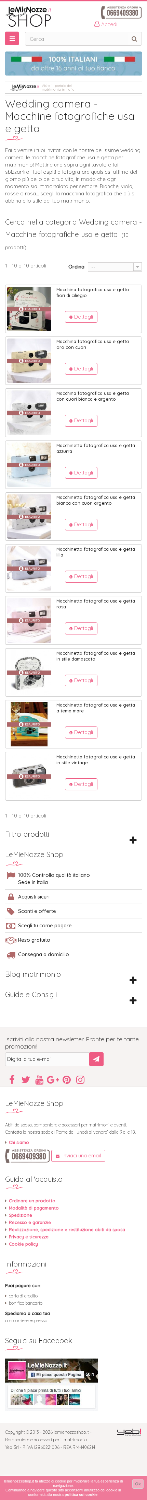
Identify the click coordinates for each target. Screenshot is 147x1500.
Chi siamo (19, 1142)
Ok (138, 1483)
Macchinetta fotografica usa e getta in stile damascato (95, 656)
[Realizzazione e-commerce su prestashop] (129, 1432)
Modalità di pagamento (34, 1208)
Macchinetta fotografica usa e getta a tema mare (95, 707)
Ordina (76, 266)
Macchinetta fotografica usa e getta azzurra (95, 448)
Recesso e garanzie (30, 1222)
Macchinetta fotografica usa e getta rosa (95, 603)
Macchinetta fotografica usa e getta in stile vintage (95, 759)
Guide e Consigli (31, 994)
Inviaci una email (81, 1155)
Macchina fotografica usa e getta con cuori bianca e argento (92, 396)
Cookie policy (23, 1244)
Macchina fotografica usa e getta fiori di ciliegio (92, 292)
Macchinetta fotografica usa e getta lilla (95, 552)
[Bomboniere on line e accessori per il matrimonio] (73, 17)
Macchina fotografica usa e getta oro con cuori (92, 344)
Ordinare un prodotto (32, 1200)
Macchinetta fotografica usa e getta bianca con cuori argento (95, 500)
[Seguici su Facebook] (73, 1385)
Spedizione (20, 1215)
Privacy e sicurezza (29, 1236)
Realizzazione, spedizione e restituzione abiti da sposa (67, 1229)
